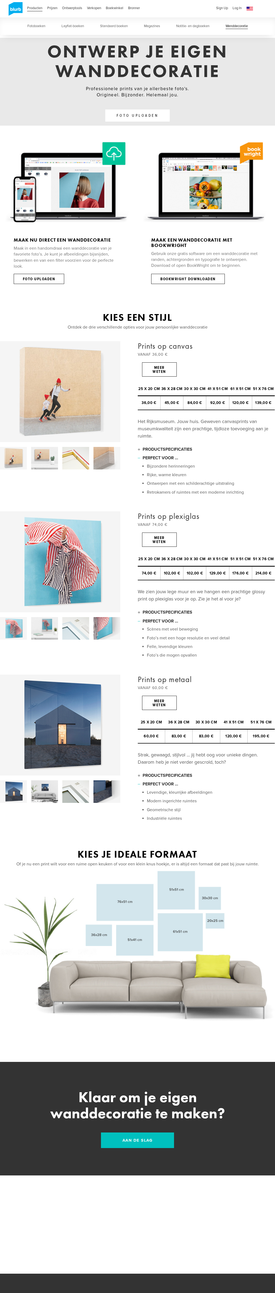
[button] (250, 8)
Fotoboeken (36, 26)
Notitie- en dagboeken (192, 26)
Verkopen (94, 8)
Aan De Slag (137, 1140)
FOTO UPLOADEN (138, 115)
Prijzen (52, 8)
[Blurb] (14, 10)
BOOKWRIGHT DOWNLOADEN (188, 279)
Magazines (152, 26)
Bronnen (134, 8)
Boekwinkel (114, 8)
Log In (237, 8)
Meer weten (159, 369)
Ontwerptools (72, 8)
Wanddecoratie (237, 26)
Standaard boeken (114, 26)
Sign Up (222, 8)
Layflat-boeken (72, 26)
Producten (34, 8)
